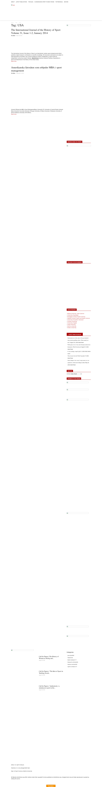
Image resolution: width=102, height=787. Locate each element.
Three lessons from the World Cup (75, 356)
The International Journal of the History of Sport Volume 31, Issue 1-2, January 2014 (35, 31)
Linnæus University (72, 321)
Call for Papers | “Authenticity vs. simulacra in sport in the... (49, 687)
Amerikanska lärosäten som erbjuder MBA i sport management (36, 69)
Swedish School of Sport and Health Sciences (78, 318)
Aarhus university (71, 326)
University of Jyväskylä (72, 315)
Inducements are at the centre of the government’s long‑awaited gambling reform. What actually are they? (78, 340)
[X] (87, 2)
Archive (68, 374)
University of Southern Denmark (75, 319)
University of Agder (72, 323)
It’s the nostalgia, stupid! (73, 351)
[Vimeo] (88, 2)
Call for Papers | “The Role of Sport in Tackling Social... (51, 672)
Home (12, 22)
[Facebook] (83, 2)
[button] (70, 2)
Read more (13, 61)
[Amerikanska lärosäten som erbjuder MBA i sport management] (37, 91)
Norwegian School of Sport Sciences (76, 316)
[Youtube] (90, 2)
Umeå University (71, 324)
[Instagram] (85, 2)
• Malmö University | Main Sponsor (75, 313)
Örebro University (71, 327)
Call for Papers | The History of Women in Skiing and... (49, 657)
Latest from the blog (74, 334)
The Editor (13, 35)
